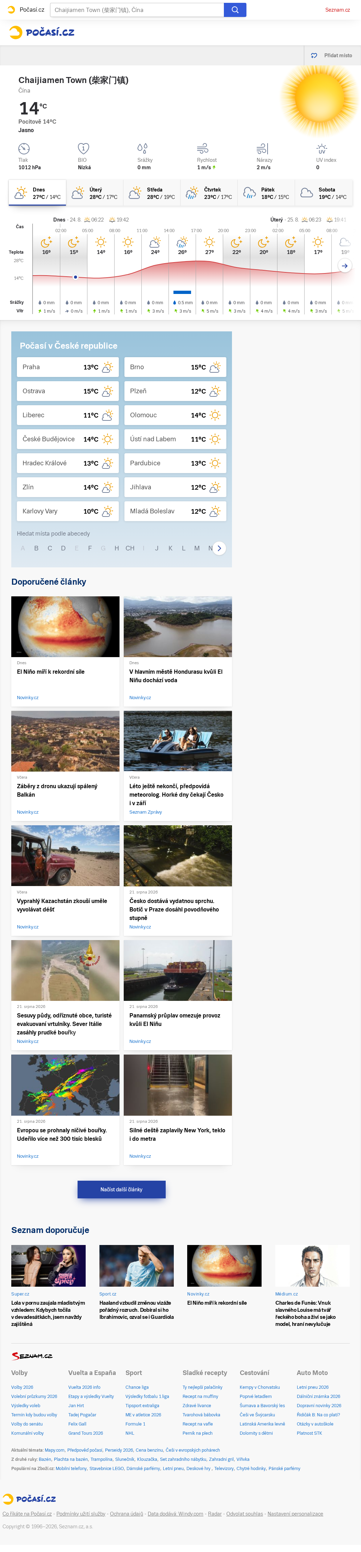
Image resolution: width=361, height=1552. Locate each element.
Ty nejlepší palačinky (202, 1387)
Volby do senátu (27, 1424)
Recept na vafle (198, 1424)
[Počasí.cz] (41, 32)
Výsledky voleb (25, 1405)
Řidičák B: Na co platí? (318, 1414)
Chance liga (137, 1387)
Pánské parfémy (284, 1468)
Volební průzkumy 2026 (34, 1396)
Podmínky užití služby (80, 1514)
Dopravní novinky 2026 (319, 1405)
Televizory (224, 1468)
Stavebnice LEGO (107, 1468)
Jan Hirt (76, 1405)
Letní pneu (173, 1468)
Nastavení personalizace (295, 1514)
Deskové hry (199, 1468)
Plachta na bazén (71, 1459)
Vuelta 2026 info (84, 1387)
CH (130, 548)
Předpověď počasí (84, 1450)
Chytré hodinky (251, 1468)
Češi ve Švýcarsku (257, 1414)
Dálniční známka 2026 (318, 1396)
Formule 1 (135, 1424)
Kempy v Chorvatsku (260, 1387)
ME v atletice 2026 (143, 1414)
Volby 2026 (22, 1387)
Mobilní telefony (71, 1468)
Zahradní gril (221, 1459)
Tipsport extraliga (142, 1405)
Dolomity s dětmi (256, 1433)
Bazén (45, 1459)
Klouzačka (147, 1459)
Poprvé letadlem (256, 1396)
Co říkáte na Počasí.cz (27, 1514)
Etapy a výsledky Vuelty (91, 1396)
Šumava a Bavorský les (262, 1405)
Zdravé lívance (197, 1405)
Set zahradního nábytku (183, 1459)
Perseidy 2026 (119, 1450)
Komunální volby (27, 1433)
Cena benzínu (149, 1450)
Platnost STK (309, 1433)
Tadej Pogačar (82, 1414)
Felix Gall (77, 1424)
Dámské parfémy (143, 1468)
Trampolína (101, 1459)
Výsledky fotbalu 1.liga (147, 1396)
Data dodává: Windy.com (175, 1514)
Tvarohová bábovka (201, 1414)
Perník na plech (198, 1433)
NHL (130, 1433)
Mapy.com (55, 1450)
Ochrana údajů (126, 1514)
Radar (215, 1514)
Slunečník (124, 1459)
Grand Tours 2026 (85, 1433)
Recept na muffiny (200, 1396)
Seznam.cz (337, 10)
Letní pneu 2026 (313, 1387)
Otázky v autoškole (315, 1424)
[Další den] (345, 265)
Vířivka (243, 1459)
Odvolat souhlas (244, 1514)
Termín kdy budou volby (34, 1414)
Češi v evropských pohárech (193, 1450)
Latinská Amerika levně (262, 1424)
